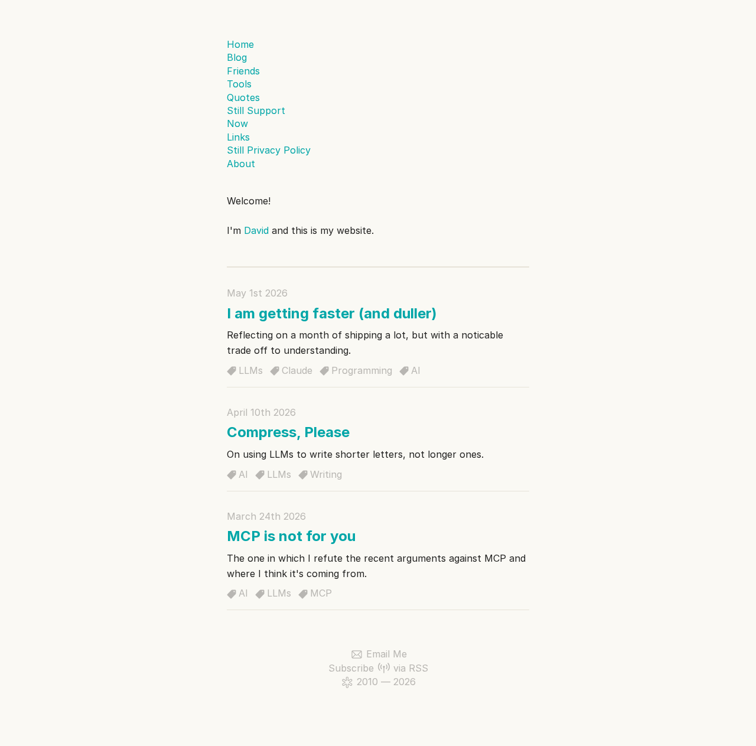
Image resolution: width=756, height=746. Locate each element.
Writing (326, 474)
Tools (239, 84)
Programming (361, 370)
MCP (321, 593)
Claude (297, 370)
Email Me (386, 654)
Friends (243, 71)
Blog (237, 57)
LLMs (251, 370)
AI (416, 370)
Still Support (256, 110)
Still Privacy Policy (269, 150)
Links (238, 137)
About (241, 164)
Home (240, 44)
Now (237, 123)
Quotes (243, 97)
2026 (404, 682)
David (256, 230)
